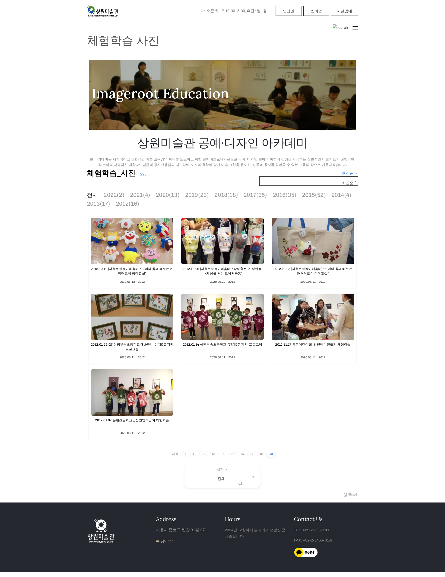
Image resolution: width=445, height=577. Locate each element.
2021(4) (140, 195)
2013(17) (98, 204)
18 (261, 454)
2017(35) (255, 195)
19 (271, 454)
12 (203, 454)
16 (242, 454)
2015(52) (314, 195)
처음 (175, 454)
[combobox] (350, 173)
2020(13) (168, 195)
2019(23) (197, 195)
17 (251, 454)
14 (223, 454)
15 (232, 454)
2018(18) (226, 195)
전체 (92, 195)
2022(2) (114, 195)
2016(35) (285, 195)
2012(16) (128, 204)
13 (213, 454)
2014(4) (341, 195)
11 (194, 454)
